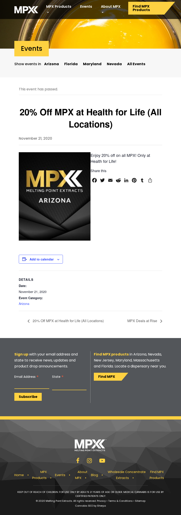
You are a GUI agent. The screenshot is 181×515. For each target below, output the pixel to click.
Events (86, 6)
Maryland (92, 64)
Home (19, 475)
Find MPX (106, 376)
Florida (71, 64)
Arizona (51, 64)
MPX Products (58, 6)
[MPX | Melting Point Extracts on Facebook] (78, 461)
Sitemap (140, 501)
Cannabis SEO (84, 505)
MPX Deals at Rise (142, 320)
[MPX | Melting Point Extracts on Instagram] (89, 461)
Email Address (26, 377)
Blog (94, 475)
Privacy (101, 501)
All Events (136, 64)
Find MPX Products (141, 8)
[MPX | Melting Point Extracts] (26, 10)
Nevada (114, 64)
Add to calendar (42, 259)
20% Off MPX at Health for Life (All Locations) (68, 320)
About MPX (111, 6)
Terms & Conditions (120, 501)
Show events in (27, 64)
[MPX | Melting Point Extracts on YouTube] (102, 461)
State (58, 377)
